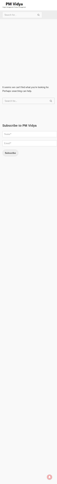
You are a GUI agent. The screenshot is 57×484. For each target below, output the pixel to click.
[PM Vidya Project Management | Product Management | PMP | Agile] (14, 5)
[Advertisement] (28, 47)
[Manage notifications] (49, 477)
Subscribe (10, 153)
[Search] (38, 15)
